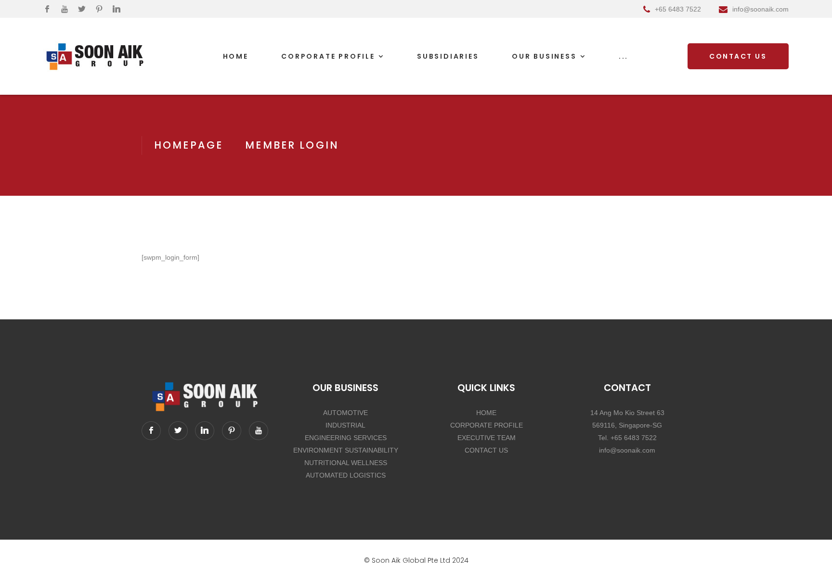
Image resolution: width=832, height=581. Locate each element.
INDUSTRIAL (345, 425)
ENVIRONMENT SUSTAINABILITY (345, 450)
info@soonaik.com (760, 9)
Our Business (544, 56)
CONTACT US (486, 450)
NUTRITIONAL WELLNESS (345, 463)
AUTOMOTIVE (345, 413)
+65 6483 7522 (678, 9)
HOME (486, 413)
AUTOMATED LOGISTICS (346, 475)
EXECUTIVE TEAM (486, 438)
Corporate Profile (328, 56)
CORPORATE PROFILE (486, 425)
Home (235, 56)
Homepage (188, 145)
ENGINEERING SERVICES (346, 438)
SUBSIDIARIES (448, 56)
